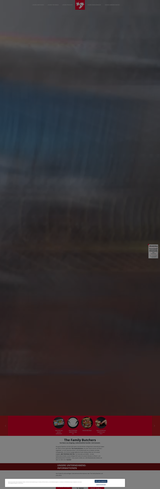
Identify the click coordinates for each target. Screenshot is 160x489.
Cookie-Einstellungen (101, 484)
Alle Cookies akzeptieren (101, 481)
